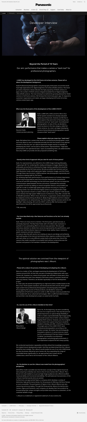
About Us (4, 413)
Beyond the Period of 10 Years (46, 405)
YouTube (14, 410)
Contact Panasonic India (36, 413)
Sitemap (27, 413)
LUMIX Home (13, 405)
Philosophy (21, 405)
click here (41, 420)
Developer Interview (31, 405)
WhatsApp (28, 410)
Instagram (20, 410)
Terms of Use (11, 413)
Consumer (4, 405)
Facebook (4, 410)
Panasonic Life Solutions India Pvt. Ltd (10, 1)
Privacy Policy (20, 413)
